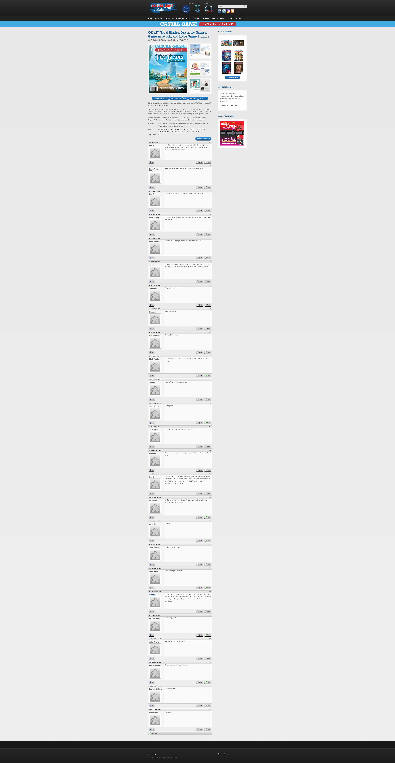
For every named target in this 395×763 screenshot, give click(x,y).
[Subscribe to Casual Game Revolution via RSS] (232, 11)
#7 (210, 285)
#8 (210, 309)
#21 (210, 615)
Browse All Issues (232, 77)
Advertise (180, 18)
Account (239, 18)
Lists (192, 129)
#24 (210, 686)
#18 (210, 544)
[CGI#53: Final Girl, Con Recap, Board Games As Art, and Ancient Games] (238, 68)
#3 (210, 191)
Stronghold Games (163, 131)
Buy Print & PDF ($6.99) (178, 98)
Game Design (201, 129)
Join (149, 754)
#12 (210, 403)
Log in (155, 754)
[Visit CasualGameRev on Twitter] (224, 11)
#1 (210, 142)
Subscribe (170, 18)
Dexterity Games (176, 129)
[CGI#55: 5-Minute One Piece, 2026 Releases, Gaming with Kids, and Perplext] (238, 55)
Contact (230, 18)
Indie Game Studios (193, 131)
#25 (210, 709)
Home (150, 18)
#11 (210, 379)
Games (196, 18)
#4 (210, 214)
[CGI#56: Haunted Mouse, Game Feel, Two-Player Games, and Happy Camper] (226, 55)
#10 (210, 356)
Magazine (158, 18)
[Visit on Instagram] (228, 11)
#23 (210, 662)
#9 (210, 332)
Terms (220, 754)
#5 (210, 238)
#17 (210, 521)
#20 (210, 592)
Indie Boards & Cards (178, 131)
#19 (210, 568)
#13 (210, 427)
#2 (210, 166)
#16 (210, 497)
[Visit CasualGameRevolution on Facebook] (219, 11)
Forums (206, 18)
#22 (210, 639)
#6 (210, 262)
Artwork (186, 129)
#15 (210, 474)
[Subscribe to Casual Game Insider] (197, 24)
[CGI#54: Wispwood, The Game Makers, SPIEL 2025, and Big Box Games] (226, 68)
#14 (210, 450)
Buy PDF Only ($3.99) (160, 98)
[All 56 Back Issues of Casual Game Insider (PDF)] (238, 43)
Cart (222, 18)
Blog (188, 18)
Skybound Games (163, 129)
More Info (203, 98)
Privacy (226, 754)
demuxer (152, 595)
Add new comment (203, 139)
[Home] (163, 8)
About (213, 18)
